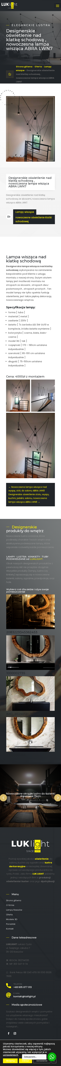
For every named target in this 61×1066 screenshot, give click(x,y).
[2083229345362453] (30, 628)
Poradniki (10, 924)
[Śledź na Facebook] (8, 1033)
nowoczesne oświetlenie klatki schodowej (33, 219)
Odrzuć (25, 1060)
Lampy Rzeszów (14, 910)
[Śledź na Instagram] (14, 1033)
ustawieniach (10, 1055)
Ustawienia (41, 1060)
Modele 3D (11, 919)
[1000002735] (30, 669)
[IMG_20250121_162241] (30, 710)
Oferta (38, 66)
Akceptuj (10, 1060)
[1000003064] (30, 751)
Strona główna (24, 66)
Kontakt (9, 929)
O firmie (10, 905)
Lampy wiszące (24, 212)
